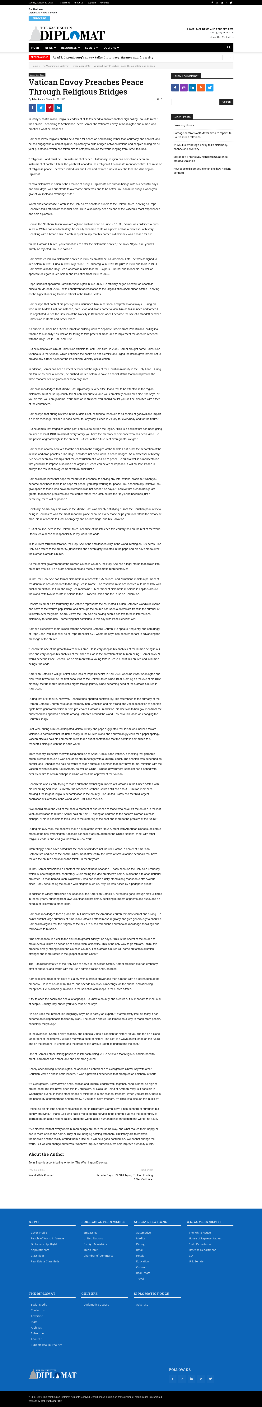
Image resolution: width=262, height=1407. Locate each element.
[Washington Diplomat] (67, 32)
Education (142, 1261)
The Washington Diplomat (55, 65)
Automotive (143, 1232)
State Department (200, 1244)
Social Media (39, 1304)
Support (92, 2)
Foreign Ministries (95, 1244)
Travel (140, 1278)
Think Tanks (91, 1250)
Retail (139, 1250)
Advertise (104, 2)
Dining (140, 1244)
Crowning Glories (184, 125)
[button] (228, 48)
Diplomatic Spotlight (44, 1244)
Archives (36, 1327)
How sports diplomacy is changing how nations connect (202, 170)
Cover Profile (39, 1232)
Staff (34, 1322)
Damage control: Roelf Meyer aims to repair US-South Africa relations (203, 135)
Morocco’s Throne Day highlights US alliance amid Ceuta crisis (201, 158)
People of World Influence (47, 1238)
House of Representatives (205, 1238)
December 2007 (81, 65)
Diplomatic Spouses (96, 1304)
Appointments (40, 1250)
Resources (69, 47)
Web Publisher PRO (51, 1401)
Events (90, 47)
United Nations (93, 1238)
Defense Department (202, 1250)
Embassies (90, 1232)
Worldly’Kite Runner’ (41, 1175)
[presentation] (224, 57)
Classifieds (37, 1255)
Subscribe (65, 2)
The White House (200, 1232)
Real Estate (143, 1273)
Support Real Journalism (46, 1345)
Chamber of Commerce (98, 1255)
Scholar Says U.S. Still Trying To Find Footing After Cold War (124, 1177)
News (49, 47)
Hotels (140, 1255)
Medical (141, 1238)
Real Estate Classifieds (45, 1261)
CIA (191, 1255)
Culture (110, 47)
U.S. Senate (196, 1261)
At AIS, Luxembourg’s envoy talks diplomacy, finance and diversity (110, 57)
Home (35, 47)
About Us (78, 2)
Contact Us (227, 37)
